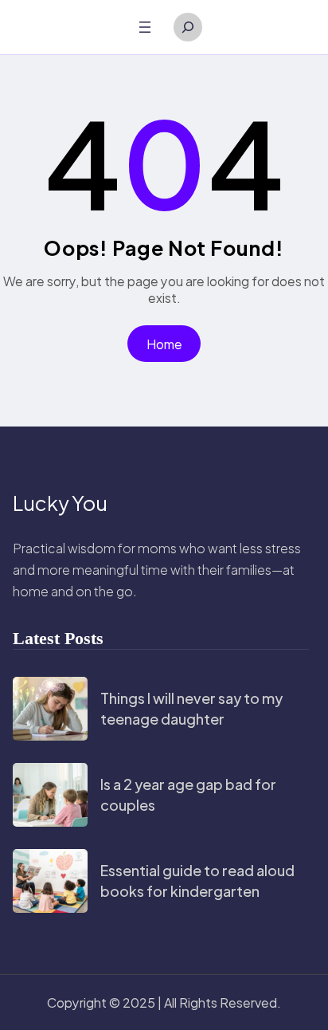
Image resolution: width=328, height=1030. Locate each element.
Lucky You (60, 503)
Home (164, 344)
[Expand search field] (188, 27)
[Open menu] (144, 27)
